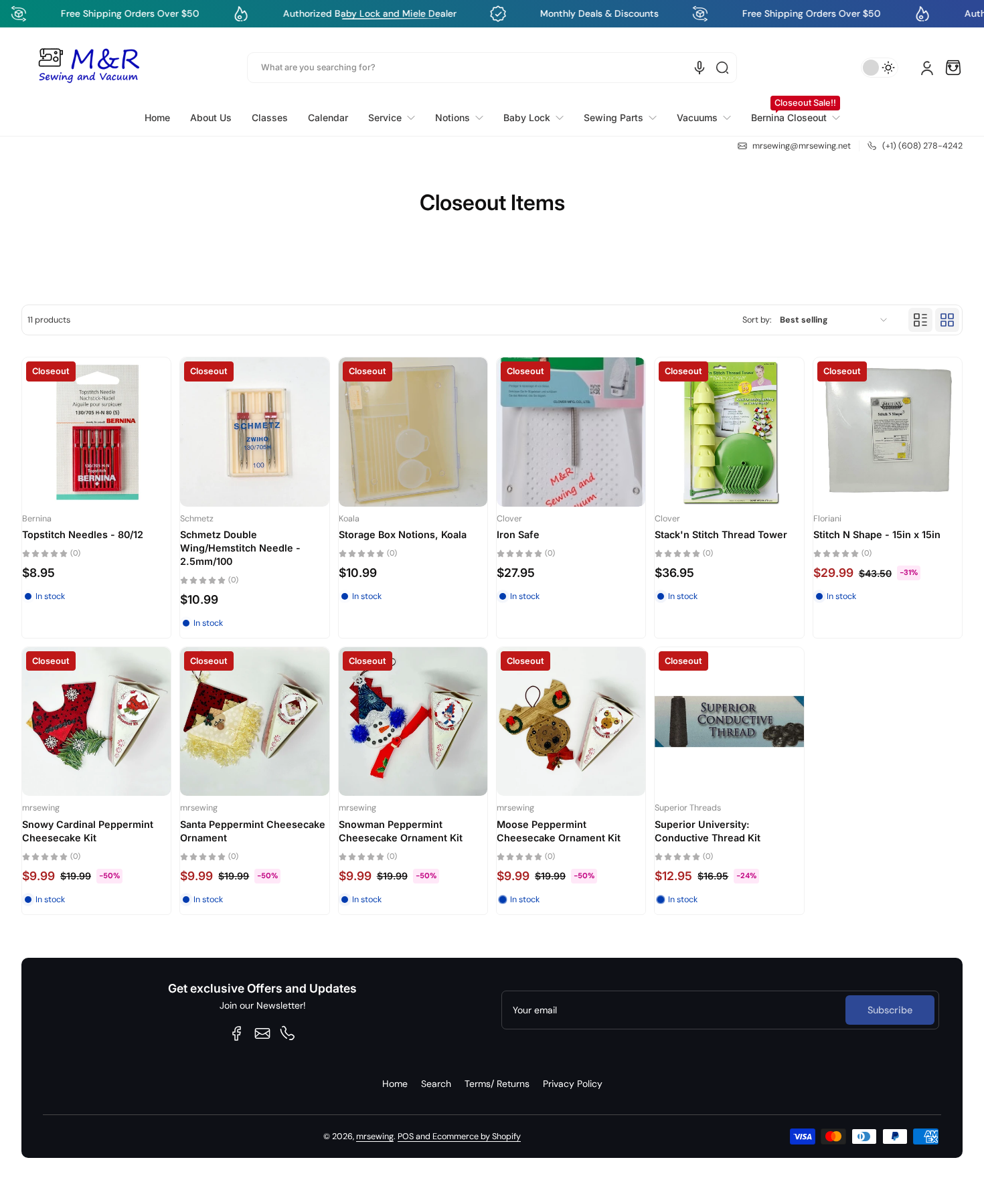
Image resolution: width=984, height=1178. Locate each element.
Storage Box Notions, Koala (403, 534)
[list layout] (920, 320)
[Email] (262, 1033)
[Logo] (88, 67)
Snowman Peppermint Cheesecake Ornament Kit (401, 831)
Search (436, 1084)
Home (395, 1084)
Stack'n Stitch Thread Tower (721, 534)
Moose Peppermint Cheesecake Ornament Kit (559, 831)
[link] (391, 117)
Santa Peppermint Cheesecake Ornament (252, 831)
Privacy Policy (572, 1084)
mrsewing (375, 1136)
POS (406, 1136)
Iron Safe (518, 534)
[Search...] (722, 67)
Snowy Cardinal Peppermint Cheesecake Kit (87, 831)
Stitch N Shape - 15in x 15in (876, 534)
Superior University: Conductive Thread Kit (707, 831)
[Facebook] (237, 1033)
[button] (953, 67)
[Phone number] (288, 1033)
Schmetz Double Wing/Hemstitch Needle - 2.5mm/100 (240, 548)
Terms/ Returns (497, 1084)
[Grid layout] (947, 320)
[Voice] (699, 67)
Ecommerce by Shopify (476, 1136)
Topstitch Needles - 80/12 (82, 534)
